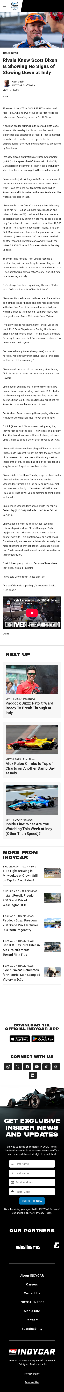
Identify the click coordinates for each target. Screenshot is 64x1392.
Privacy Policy (32, 1373)
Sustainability (32, 1329)
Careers (32, 1284)
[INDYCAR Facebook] (27, 1066)
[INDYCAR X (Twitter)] (18, 1066)
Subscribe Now (32, 1200)
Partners (32, 1320)
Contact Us (32, 1293)
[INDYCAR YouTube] (37, 1066)
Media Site (32, 1311)
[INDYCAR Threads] (56, 1066)
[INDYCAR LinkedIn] (33, 1075)
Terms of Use (32, 1382)
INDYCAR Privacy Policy (38, 1212)
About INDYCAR (32, 1275)
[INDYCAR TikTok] (46, 1066)
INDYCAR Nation (32, 1302)
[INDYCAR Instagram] (8, 1066)
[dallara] (28, 1246)
